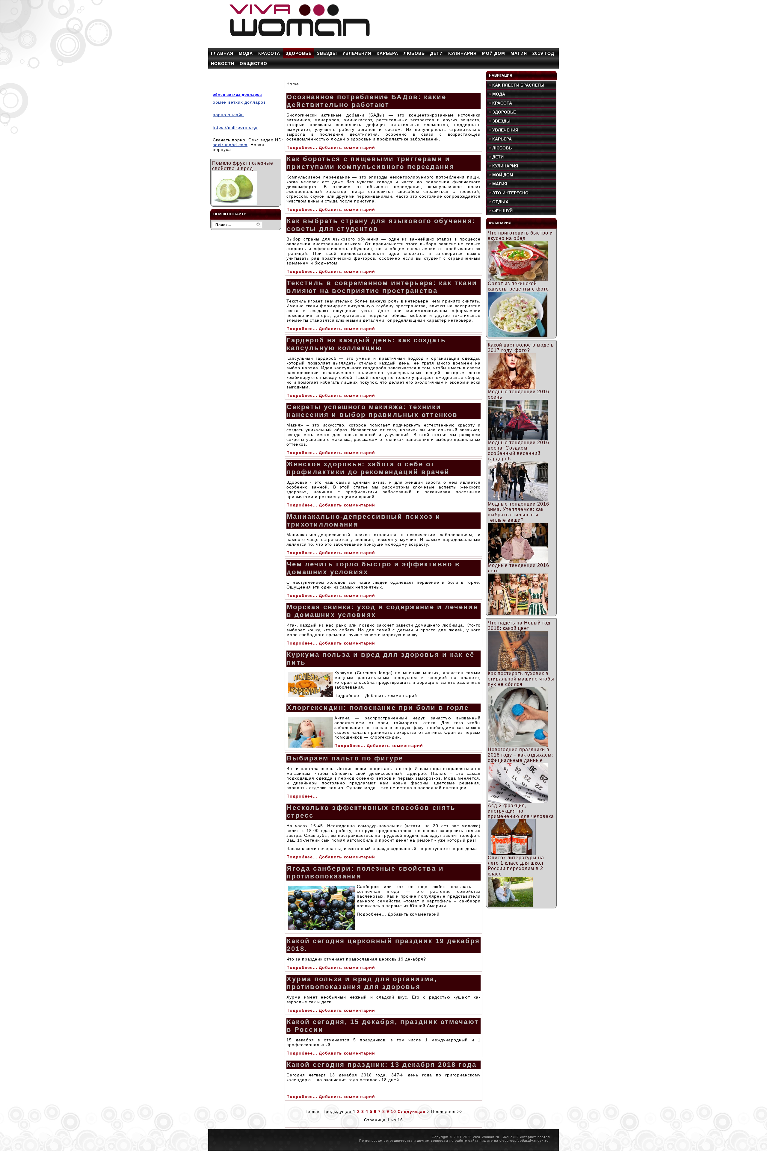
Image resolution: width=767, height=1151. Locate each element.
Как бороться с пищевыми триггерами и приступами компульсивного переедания (371, 162)
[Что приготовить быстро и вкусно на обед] (518, 279)
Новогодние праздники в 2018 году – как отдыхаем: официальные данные (520, 755)
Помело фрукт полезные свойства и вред (242, 166)
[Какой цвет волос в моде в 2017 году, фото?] (512, 387)
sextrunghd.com (230, 144)
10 (393, 1111)
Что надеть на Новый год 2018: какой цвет (519, 625)
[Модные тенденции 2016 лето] (518, 612)
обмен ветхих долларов (237, 95)
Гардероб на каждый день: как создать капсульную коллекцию (366, 344)
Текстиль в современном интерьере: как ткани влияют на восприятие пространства (382, 286)
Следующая (411, 1111)
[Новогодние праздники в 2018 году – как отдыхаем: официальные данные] (518, 801)
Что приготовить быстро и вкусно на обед (520, 235)
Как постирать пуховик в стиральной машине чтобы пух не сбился (521, 679)
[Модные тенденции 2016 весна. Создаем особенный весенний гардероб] (518, 499)
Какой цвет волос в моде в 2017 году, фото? (521, 347)
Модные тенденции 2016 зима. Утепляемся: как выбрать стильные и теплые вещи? (518, 512)
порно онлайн (228, 114)
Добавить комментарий (347, 147)
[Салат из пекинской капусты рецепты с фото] (517, 335)
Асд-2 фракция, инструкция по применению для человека (521, 811)
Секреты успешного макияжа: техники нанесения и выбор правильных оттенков (372, 410)
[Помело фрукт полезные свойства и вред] (234, 203)
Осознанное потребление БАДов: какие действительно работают (366, 100)
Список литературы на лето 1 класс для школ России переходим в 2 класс (516, 865)
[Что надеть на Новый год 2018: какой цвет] (518, 669)
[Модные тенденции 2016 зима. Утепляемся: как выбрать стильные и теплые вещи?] (518, 561)
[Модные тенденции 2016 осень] (518, 438)
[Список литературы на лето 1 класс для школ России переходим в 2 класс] (510, 905)
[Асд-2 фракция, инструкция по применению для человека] (512, 853)
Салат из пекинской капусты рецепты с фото (518, 286)
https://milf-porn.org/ (235, 127)
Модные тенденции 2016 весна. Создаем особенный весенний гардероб (518, 450)
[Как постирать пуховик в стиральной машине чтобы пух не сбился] (518, 745)
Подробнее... (301, 147)
